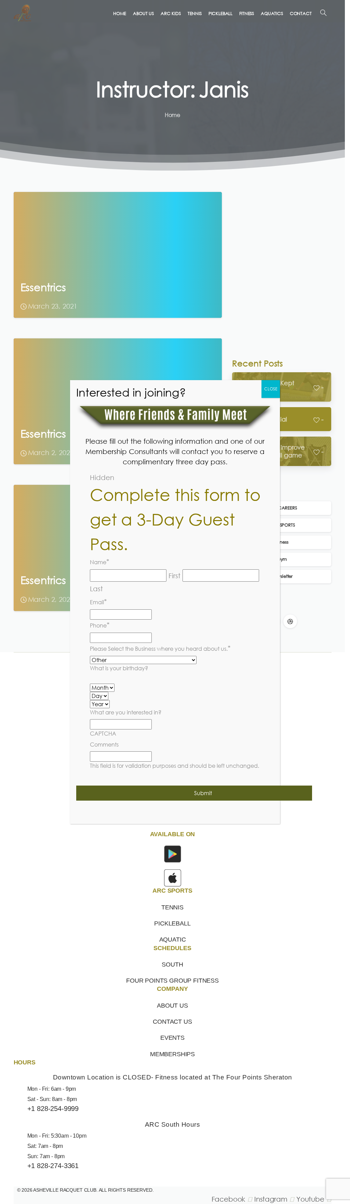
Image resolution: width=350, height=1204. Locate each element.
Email (98, 601)
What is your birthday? (119, 668)
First (174, 575)
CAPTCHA (103, 733)
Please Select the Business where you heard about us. (160, 648)
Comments (104, 744)
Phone (100, 625)
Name (99, 561)
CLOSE (270, 388)
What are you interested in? (125, 712)
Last (96, 588)
